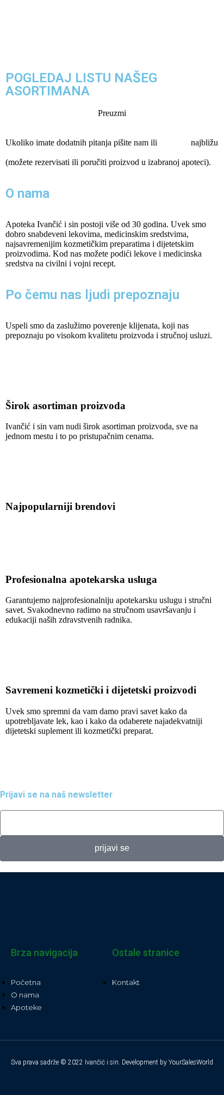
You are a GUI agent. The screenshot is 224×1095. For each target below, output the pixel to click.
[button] (179, 32)
